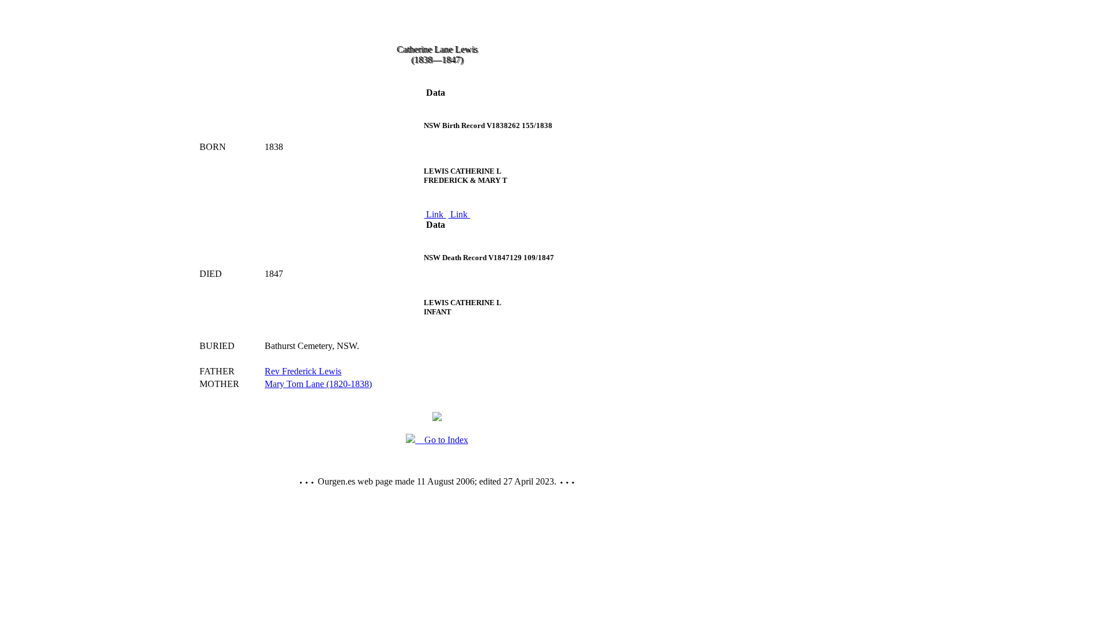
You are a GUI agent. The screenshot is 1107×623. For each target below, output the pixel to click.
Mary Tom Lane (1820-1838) (318, 384)
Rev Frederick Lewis (303, 371)
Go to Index (441, 440)
